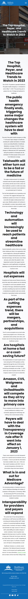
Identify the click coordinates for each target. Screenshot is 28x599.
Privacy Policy (14, 589)
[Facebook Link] (10, 595)
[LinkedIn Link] (15, 595)
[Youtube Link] (12, 595)
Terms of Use (14, 591)
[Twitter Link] (18, 595)
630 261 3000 (14, 576)
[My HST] (7, 2)
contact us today (22, 552)
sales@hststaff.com (14, 578)
